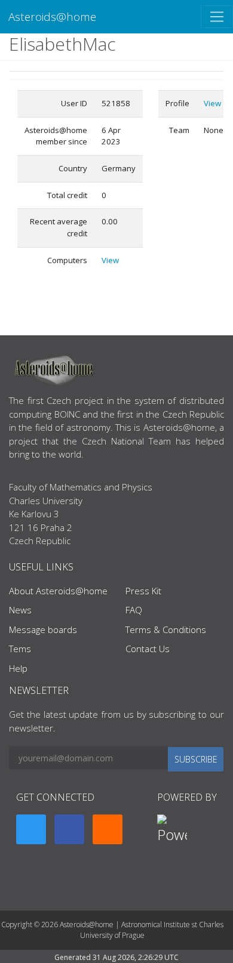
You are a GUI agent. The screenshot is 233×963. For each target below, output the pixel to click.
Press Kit (143, 591)
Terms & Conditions (165, 629)
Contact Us (147, 649)
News (20, 610)
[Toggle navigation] (217, 16)
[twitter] (31, 829)
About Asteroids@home (58, 591)
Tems (20, 649)
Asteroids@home (52, 16)
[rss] (107, 829)
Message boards (43, 629)
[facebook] (69, 829)
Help (18, 668)
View (110, 260)
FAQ (133, 610)
